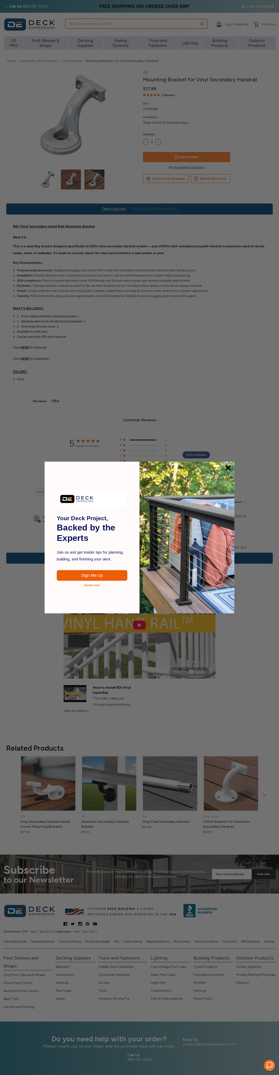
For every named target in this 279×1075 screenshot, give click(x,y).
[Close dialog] (228, 468)
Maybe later (92, 585)
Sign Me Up (92, 575)
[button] (269, 1065)
